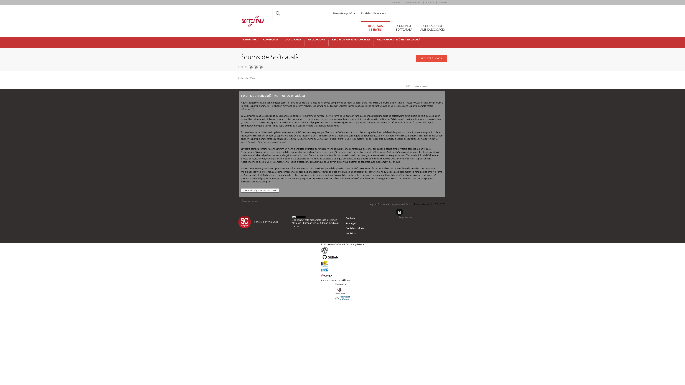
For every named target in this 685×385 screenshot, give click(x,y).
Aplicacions (316, 39)
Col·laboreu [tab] (432, 28)
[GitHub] (342, 257)
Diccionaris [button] (293, 39)
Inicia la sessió (421, 86)
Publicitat (351, 233)
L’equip (372, 204)
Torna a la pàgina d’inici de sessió (260, 190)
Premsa (430, 2)
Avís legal (351, 223)
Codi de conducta (355, 228)
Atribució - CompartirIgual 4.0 (307, 222)
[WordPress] (342, 250)
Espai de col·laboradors (373, 13)
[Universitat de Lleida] (342, 290)
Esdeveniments (413, 2)
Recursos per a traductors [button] (351, 39)
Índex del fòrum (247, 78)
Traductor (249, 39)
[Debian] (342, 276)
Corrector (270, 39)
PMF (408, 86)
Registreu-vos (431, 58)
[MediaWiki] (342, 263)
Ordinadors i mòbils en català (398, 39)
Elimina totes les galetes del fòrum (395, 204)
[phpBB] (342, 270)
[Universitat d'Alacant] (342, 297)
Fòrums (443, 2)
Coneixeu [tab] (404, 28)
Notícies (396, 2)
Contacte (351, 218)
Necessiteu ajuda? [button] (343, 13)
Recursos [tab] (375, 28)
